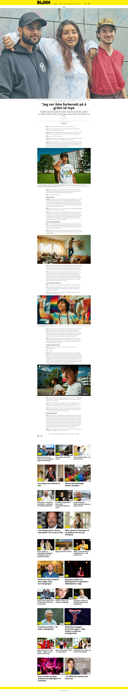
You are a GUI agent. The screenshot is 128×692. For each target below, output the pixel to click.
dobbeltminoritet (61, 434)
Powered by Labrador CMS (64, 690)
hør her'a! (77, 434)
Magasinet (55, 3)
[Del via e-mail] (65, 123)
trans (50, 434)
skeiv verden (71, 434)
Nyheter (61, 3)
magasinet (55, 434)
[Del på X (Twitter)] (64, 123)
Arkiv (79, 3)
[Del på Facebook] (62, 123)
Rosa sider (75, 3)
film (67, 434)
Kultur (65, 3)
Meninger (70, 3)
